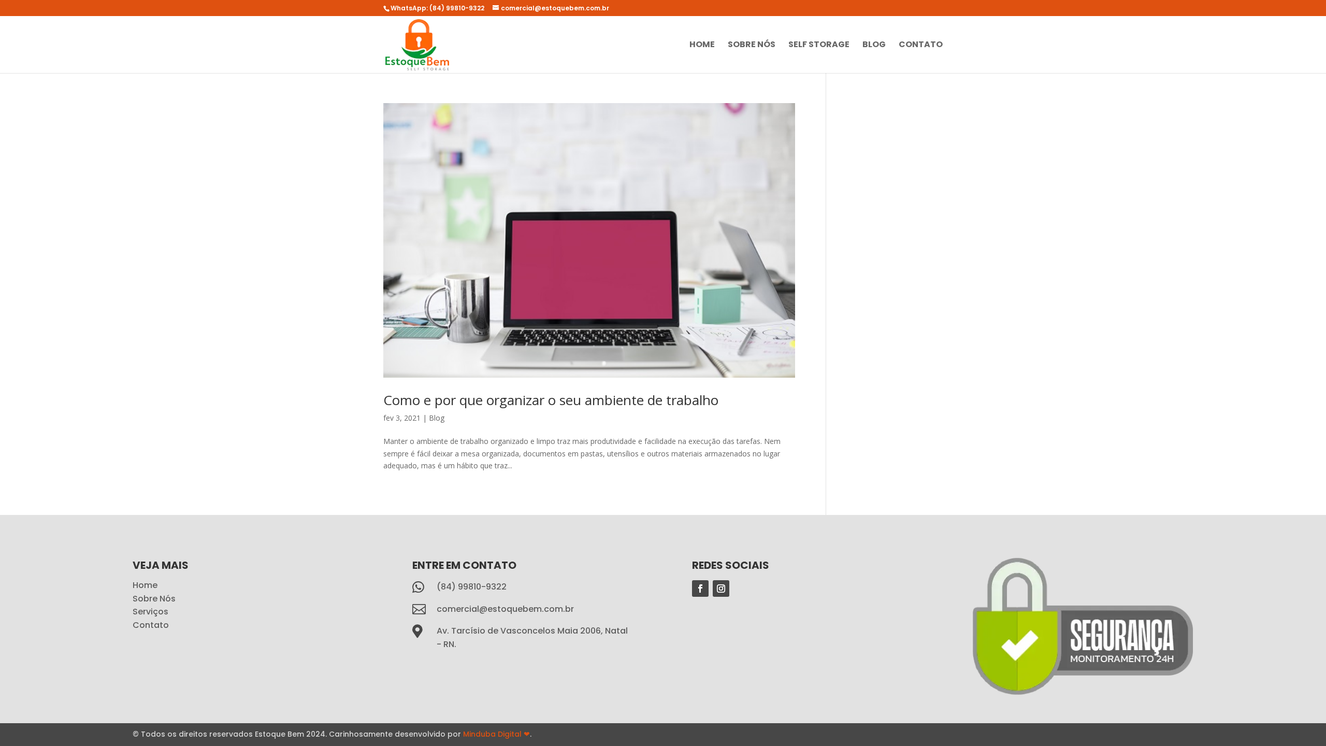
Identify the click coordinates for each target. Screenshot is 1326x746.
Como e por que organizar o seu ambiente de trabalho (550, 400)
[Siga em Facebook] (700, 588)
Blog (874, 45)
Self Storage (818, 45)
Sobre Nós (751, 45)
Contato (921, 45)
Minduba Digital (496, 734)
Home (702, 45)
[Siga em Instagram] (721, 588)
